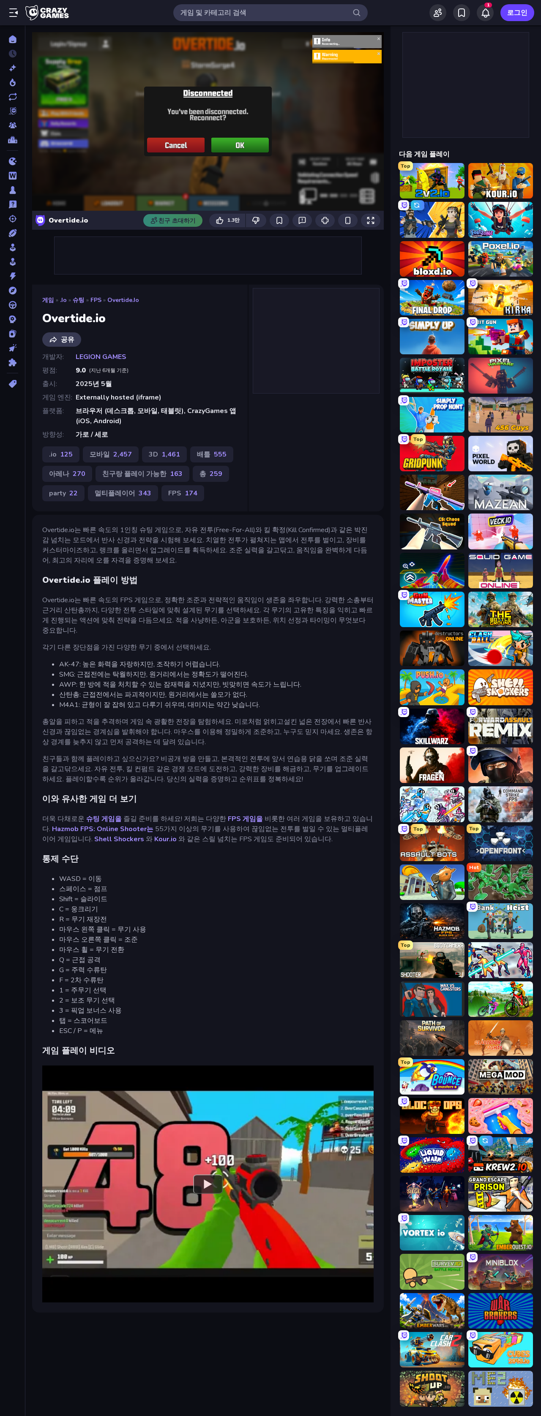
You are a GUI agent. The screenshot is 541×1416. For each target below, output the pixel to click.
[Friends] (437, 12)
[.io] (12, 161)
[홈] (12, 39)
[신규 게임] (12, 68)
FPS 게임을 (245, 819)
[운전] (12, 305)
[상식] (12, 204)
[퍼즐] (12, 362)
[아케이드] (12, 262)
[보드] (12, 190)
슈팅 (79, 300)
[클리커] (12, 348)
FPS (95, 300)
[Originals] (12, 111)
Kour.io (165, 839)
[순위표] (12, 140)
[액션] (12, 276)
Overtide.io (123, 300)
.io (63, 300)
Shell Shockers (119, 839)
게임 (48, 300)
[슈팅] (12, 219)
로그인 (517, 12)
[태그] (12, 384)
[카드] (12, 333)
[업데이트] (12, 97)
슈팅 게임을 (104, 819)
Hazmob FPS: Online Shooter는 (102, 829)
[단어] (12, 176)
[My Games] (461, 12)
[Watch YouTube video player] (208, 1183)
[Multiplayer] (12, 125)
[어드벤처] (12, 290)
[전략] (12, 319)
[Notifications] (485, 12)
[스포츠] (12, 233)
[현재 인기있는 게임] (12, 82)
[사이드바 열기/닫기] (13, 13)
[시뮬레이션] (12, 247)
